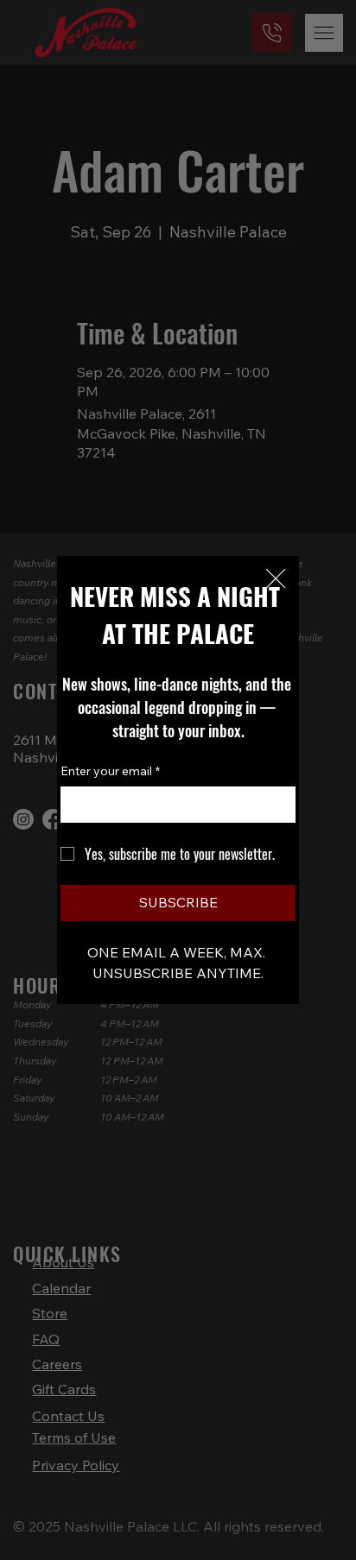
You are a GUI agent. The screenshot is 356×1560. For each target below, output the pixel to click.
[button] (275, 579)
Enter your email (110, 771)
